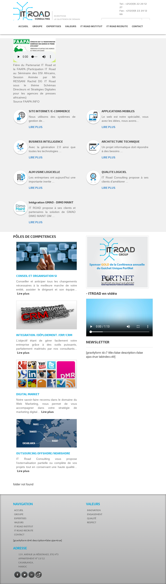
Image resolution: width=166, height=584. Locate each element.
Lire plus (23, 293)
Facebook (17, 574)
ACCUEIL (23, 26)
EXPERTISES (53, 26)
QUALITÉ (91, 518)
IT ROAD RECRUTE (117, 26)
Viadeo (38, 574)
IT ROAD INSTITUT (91, 26)
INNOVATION (94, 510)
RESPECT (91, 522)
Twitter (24, 574)
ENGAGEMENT (94, 514)
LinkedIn (31, 574)
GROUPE (37, 26)
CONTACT (137, 26)
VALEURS (70, 26)
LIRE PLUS (36, 127)
